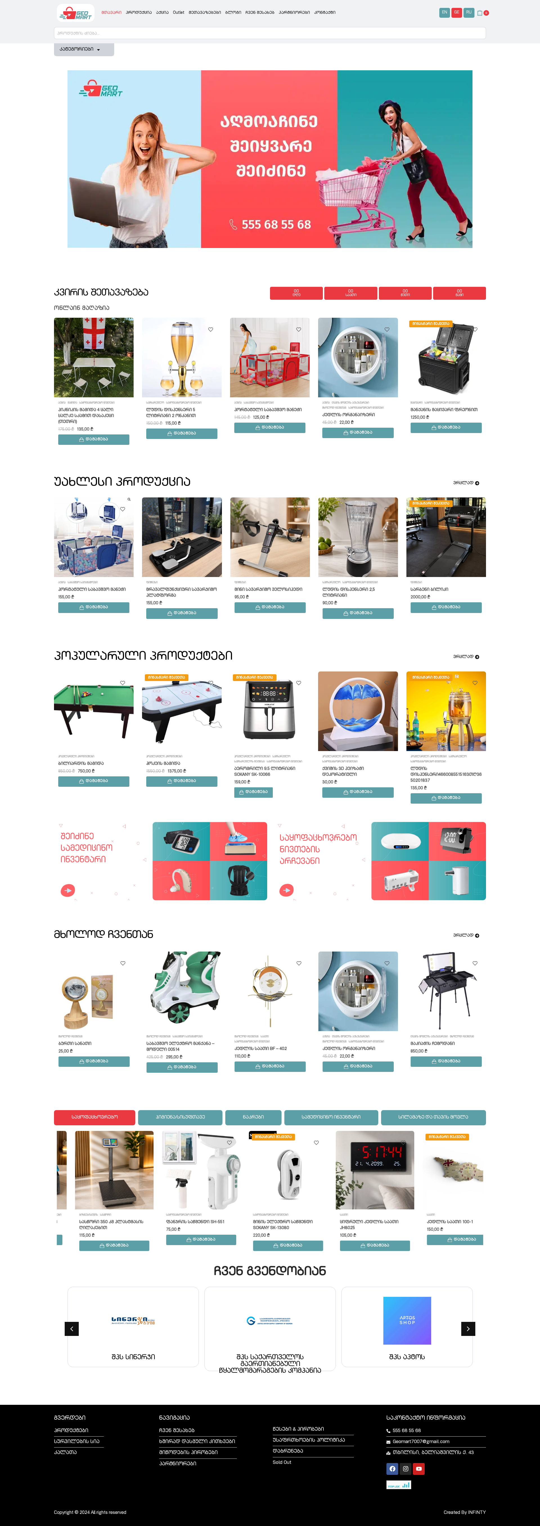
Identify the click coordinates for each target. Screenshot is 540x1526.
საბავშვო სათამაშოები (171, 403)
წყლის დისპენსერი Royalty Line (269, 590)
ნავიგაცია (174, 1418)
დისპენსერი (243, 582)
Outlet (178, 13)
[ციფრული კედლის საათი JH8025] (357, 1170)
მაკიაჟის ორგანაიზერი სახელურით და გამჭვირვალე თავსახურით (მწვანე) (180, 775)
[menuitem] (444, 13)
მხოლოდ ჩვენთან (246, 408)
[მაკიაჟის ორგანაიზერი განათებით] (270, 711)
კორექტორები (420, 1036)
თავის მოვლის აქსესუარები (262, 403)
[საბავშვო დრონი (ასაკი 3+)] (446, 357)
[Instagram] (405, 1469)
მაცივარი (328, 403)
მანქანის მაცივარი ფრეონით (356, 410)
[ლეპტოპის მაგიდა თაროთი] (270, 991)
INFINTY (477, 1513)
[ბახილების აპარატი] (446, 711)
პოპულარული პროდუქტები (76, 756)
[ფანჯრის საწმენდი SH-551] (183, 1170)
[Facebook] (392, 1469)
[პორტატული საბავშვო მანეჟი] (182, 357)
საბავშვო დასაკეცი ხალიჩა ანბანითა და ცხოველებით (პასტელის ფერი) (89, 770)
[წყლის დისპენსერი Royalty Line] (270, 537)
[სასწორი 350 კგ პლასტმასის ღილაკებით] (96, 1170)
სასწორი (87, 1215)
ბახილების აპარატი (433, 769)
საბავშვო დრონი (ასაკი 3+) (441, 415)
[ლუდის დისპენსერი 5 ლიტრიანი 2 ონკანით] (94, 357)
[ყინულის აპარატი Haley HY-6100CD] (446, 537)
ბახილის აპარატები (423, 756)
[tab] (94, 1117)
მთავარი (112, 13)
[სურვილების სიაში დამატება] (122, 329)
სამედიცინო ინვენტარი (426, 1041)
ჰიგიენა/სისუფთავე (423, 761)
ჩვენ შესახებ (260, 13)
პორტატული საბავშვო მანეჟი (180, 410)
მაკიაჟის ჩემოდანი (168, 1044)
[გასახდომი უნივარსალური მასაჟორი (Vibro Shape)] (358, 711)
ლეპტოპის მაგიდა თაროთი (266, 1049)
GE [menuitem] (456, 13)
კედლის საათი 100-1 (432, 1222)
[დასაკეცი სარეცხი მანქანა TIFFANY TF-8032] (358, 537)
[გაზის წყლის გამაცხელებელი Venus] (182, 537)
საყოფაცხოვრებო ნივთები (95, 403)
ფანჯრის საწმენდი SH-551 (177, 1222)
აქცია (162, 13)
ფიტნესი (375, 756)
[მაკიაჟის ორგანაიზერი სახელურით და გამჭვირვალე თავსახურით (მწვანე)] (182, 711)
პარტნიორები (294, 13)
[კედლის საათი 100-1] (443, 1170)
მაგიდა (239, 1036)
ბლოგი (233, 13)
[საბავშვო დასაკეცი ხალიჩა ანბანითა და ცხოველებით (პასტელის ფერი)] (94, 711)
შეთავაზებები (205, 13)
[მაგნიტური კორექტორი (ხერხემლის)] (446, 991)
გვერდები (70, 1418)
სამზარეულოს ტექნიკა (426, 582)
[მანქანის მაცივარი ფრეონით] (358, 357)
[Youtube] (419, 1469)
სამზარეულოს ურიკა (82, 590)
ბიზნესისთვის (70, 1215)
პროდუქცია (139, 13)
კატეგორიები (76, 50)
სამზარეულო (67, 403)
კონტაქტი (325, 13)
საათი (326, 1215)
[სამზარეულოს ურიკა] (94, 537)
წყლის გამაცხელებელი (162, 582)
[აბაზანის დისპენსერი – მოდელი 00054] (358, 991)
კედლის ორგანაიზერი (260, 415)
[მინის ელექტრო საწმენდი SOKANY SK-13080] (270, 1170)
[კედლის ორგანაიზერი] (270, 357)
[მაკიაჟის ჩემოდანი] (182, 991)
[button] (93, 434)
